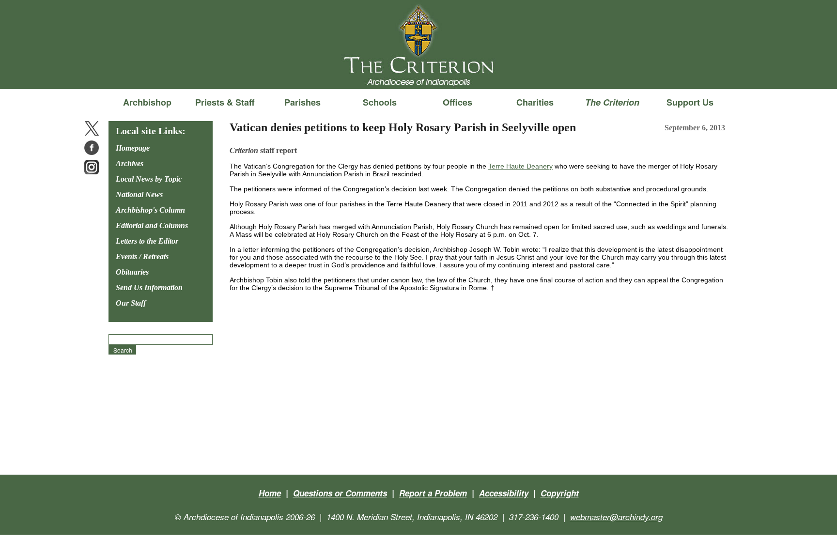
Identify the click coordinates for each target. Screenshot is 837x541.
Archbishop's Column (150, 210)
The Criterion (418, 73)
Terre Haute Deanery (520, 166)
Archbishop (147, 102)
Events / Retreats (142, 256)
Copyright (560, 493)
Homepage (133, 148)
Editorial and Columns (152, 225)
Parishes (302, 102)
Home (270, 493)
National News (139, 194)
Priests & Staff (224, 102)
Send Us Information (149, 287)
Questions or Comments (340, 493)
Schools (380, 102)
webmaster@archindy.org (616, 517)
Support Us (689, 102)
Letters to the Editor (147, 241)
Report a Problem (433, 493)
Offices (457, 102)
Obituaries (132, 272)
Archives (129, 163)
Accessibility (503, 493)
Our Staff (131, 303)
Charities (535, 102)
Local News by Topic (149, 179)
